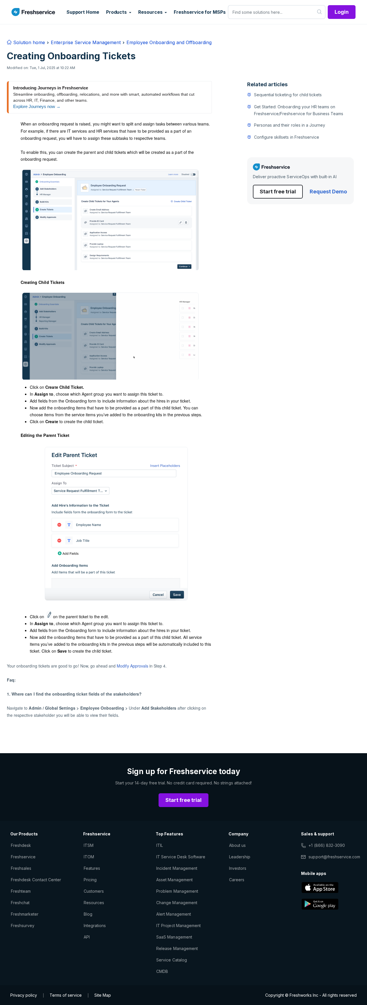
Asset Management (174, 879)
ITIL (159, 845)
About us (237, 845)
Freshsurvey (22, 925)
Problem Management (177, 891)
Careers (236, 879)
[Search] (319, 12)
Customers (94, 891)
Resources (94, 902)
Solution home (28, 42)
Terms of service (66, 995)
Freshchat (20, 902)
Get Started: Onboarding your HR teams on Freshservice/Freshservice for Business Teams (298, 110)
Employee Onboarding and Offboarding (169, 42)
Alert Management (173, 914)
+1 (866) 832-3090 (327, 845)
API (87, 937)
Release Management (177, 948)
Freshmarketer (25, 914)
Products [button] (117, 12)
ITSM (88, 845)
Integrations (95, 925)
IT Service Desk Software (180, 856)
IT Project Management (178, 925)
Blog (88, 914)
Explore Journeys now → (36, 106)
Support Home (83, 12)
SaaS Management (174, 937)
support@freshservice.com (334, 856)
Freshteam (21, 891)
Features (92, 868)
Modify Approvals (132, 666)
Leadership (239, 856)
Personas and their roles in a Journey (289, 125)
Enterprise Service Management (86, 42)
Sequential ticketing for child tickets (288, 94)
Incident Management (176, 868)
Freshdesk (21, 845)
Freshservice (23, 856)
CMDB (162, 971)
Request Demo (328, 192)
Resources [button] (150, 12)
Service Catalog (171, 959)
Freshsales (21, 868)
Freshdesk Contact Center (36, 879)
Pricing (90, 879)
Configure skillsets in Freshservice (286, 137)
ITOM (89, 856)
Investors (237, 868)
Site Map (102, 995)
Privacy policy (23, 995)
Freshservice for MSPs (199, 12)
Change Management (176, 902)
